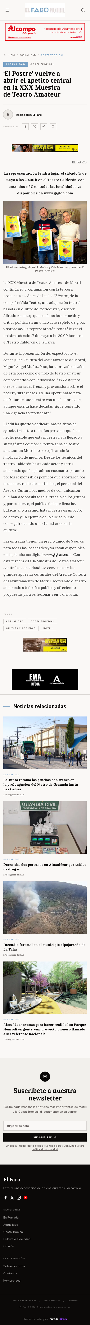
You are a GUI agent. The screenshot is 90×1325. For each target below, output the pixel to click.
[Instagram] (19, 1198)
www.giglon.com (57, 554)
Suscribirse (42, 1137)
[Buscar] (83, 10)
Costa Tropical (13, 1232)
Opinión (8, 1246)
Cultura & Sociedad (17, 1239)
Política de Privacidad (24, 1300)
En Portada (11, 1217)
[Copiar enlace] (53, 126)
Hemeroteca (12, 1280)
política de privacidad (45, 1149)
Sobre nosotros (14, 1266)
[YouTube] (25, 1198)
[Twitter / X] (34, 126)
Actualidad (10, 1225)
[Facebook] (25, 126)
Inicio (11, 55)
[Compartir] (43, 126)
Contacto (10, 1273)
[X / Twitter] (12, 1198)
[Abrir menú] (7, 10)
